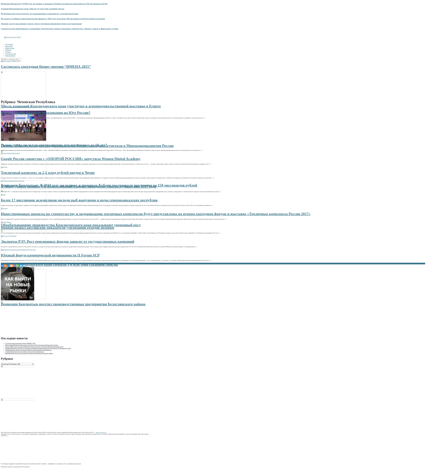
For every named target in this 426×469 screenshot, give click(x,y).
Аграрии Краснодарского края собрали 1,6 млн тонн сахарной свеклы (32, 9)
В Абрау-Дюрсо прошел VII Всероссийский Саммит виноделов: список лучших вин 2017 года (78, 186)
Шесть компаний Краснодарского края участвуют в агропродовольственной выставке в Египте (81, 106)
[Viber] (14, 265)
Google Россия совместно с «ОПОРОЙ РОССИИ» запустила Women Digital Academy (71, 159)
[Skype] (21, 265)
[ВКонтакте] (2, 265)
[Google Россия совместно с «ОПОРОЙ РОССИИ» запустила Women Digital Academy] (10, 153)
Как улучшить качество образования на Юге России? (45, 113)
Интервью (9, 46)
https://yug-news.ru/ (101, 432)
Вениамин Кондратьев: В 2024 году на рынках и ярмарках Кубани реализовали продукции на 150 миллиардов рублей (54, 4)
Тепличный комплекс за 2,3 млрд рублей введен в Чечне (48, 173)
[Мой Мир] (8, 265)
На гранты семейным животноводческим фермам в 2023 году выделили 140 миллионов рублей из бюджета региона (53, 19)
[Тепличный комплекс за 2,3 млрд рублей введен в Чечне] (4, 167)
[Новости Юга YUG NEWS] (12, 37)
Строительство (10, 54)
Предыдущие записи (7, 263)
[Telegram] (24, 265)
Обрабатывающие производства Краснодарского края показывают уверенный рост (71, 225)
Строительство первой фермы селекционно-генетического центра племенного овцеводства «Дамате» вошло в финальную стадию (59, 29)
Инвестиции (9, 48)
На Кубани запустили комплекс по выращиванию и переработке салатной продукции (39, 14)
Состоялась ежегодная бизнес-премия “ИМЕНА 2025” (46, 67)
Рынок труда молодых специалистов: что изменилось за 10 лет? (54, 145)
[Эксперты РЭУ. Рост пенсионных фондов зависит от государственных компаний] (8, 236)
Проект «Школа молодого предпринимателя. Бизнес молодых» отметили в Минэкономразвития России (34, 347)
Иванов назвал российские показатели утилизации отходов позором (57, 228)
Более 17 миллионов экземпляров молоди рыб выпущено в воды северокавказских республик (79, 200)
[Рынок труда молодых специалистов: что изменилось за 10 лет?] (15, 139)
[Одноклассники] (5, 265)
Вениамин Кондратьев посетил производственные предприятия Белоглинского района (73, 304)
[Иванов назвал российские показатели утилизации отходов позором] (6, 222)
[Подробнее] (10, 61)
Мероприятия (10, 56)
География (9, 44)
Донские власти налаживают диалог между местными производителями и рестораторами (41, 24)
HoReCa (8, 50)
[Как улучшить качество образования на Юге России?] (16, 107)
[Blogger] (11, 265)
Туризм (8, 52)
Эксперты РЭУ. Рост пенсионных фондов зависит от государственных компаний (67, 241)
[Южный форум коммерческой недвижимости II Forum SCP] (18, 250)
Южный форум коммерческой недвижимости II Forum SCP (50, 255)
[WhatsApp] (17, 265)
